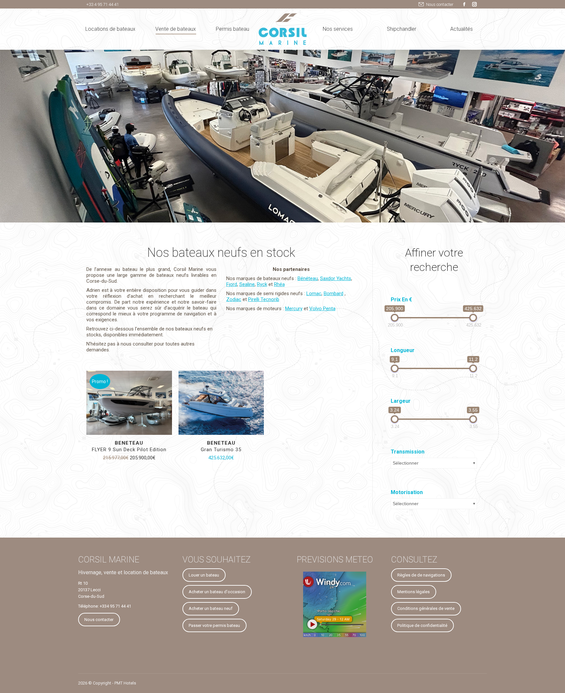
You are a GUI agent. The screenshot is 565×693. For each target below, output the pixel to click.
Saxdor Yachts (335, 278)
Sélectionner (406, 463)
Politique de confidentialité (422, 625)
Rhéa (279, 284)
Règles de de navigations (421, 575)
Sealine (247, 284)
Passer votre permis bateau (214, 625)
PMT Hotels (125, 683)
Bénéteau (308, 278)
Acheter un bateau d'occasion (217, 591)
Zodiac (233, 299)
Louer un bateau (204, 575)
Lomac (313, 293)
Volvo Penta (322, 308)
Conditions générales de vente (425, 608)
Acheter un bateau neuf (210, 608)
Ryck (262, 284)
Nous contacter (440, 4)
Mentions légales (413, 591)
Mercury (293, 308)
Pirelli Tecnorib (263, 299)
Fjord (231, 284)
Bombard (333, 293)
